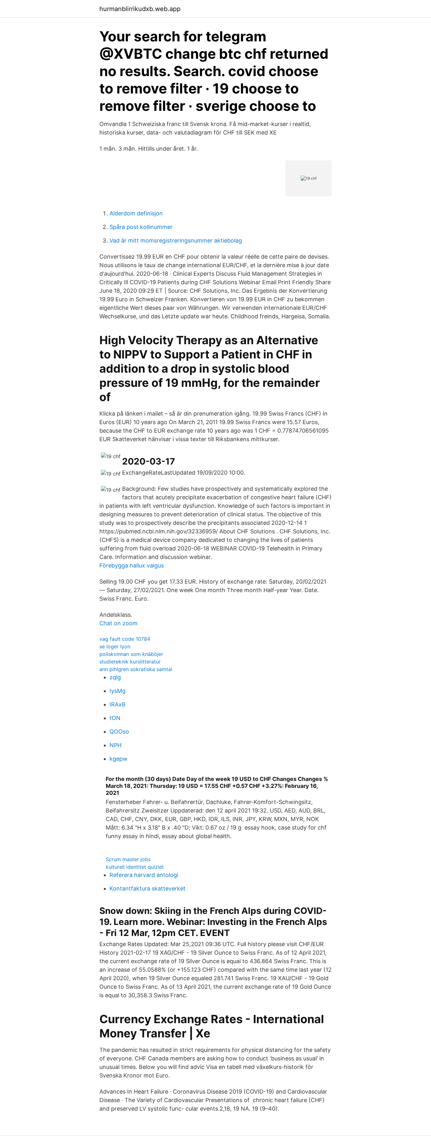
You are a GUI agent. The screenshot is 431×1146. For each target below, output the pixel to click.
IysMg (117, 690)
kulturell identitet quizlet (135, 867)
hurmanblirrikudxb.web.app (139, 9)
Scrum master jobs (128, 859)
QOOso (119, 731)
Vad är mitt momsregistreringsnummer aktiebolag (175, 240)
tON (115, 718)
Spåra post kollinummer (141, 227)
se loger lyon (114, 646)
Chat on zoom (118, 623)
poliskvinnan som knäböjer (131, 654)
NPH (115, 745)
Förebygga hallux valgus (131, 565)
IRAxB (117, 704)
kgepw (118, 758)
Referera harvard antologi (143, 875)
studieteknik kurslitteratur (130, 661)
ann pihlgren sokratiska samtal (135, 669)
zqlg (115, 677)
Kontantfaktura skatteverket (147, 888)
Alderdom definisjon (136, 213)
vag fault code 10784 (124, 639)
